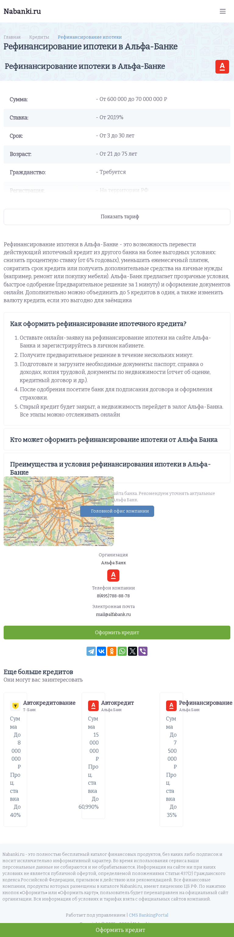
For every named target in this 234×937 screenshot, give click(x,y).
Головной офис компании (120, 511)
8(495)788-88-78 (113, 596)
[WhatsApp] (122, 651)
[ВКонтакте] (101, 651)
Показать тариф (120, 217)
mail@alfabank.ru (113, 614)
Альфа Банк (113, 562)
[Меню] (222, 11)
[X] (132, 651)
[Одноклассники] (111, 651)
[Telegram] (91, 651)
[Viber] (142, 651)
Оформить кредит (120, 930)
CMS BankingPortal (148, 915)
